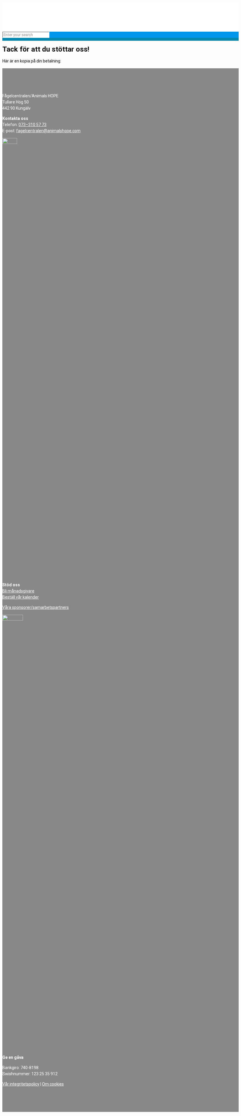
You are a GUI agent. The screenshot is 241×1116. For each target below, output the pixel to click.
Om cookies (53, 1084)
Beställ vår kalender (20, 597)
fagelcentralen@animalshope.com (48, 130)
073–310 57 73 (32, 124)
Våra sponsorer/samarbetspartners (35, 607)
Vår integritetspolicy (20, 1084)
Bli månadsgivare (18, 591)
